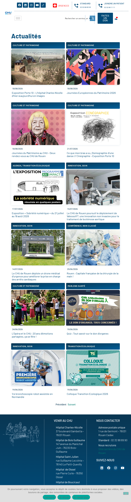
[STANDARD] (76, 5)
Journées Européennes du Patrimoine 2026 (91, 92)
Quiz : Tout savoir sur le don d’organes (87, 333)
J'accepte (49, 497)
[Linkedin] (25, 5)
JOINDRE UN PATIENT (114, 3)
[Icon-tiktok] (43, 5)
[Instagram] (31, 5)
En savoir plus (81, 497)
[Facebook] (19, 5)
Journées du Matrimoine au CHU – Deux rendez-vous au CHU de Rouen (33, 154)
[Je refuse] (126, 493)
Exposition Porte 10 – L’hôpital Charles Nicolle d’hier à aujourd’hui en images (37, 94)
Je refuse (64, 497)
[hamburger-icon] (18, 18)
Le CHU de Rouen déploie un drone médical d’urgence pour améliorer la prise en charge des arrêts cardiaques (36, 276)
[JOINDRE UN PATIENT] (101, 5)
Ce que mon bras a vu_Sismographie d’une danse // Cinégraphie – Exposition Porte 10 (90, 154)
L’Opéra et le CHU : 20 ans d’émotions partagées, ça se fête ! (32, 335)
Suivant (72, 404)
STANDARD (85, 3)
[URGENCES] (55, 5)
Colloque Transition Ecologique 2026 (87, 393)
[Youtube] (37, 5)
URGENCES (63, 5)
